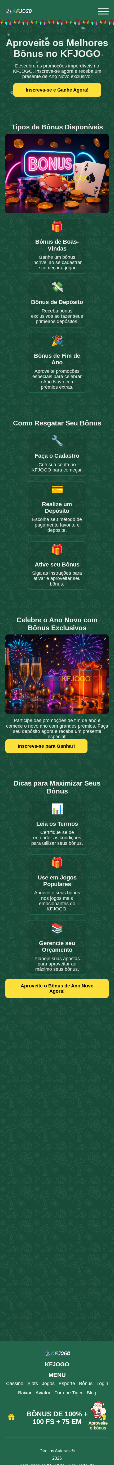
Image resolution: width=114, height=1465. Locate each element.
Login (102, 1383)
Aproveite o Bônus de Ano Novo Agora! (57, 988)
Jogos (48, 1383)
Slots (32, 1383)
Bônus (86, 1383)
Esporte (67, 1383)
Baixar (25, 1392)
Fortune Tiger (68, 1392)
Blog (91, 1392)
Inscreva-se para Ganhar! (46, 746)
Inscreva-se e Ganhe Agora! (57, 90)
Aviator (43, 1392)
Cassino (14, 1383)
